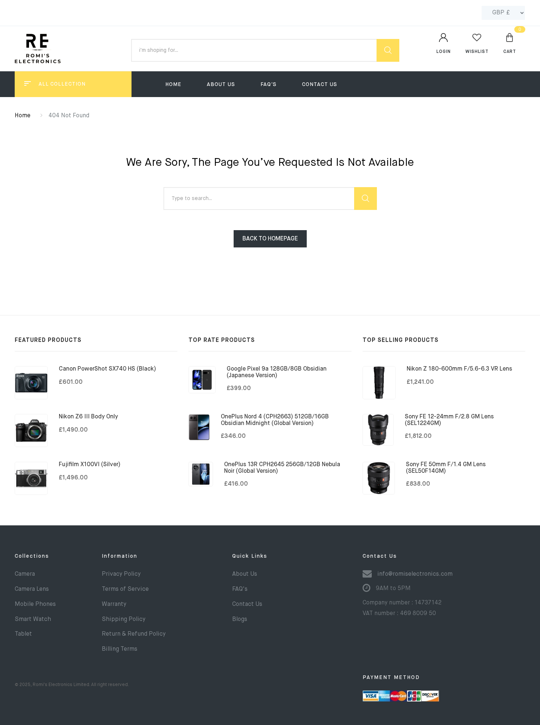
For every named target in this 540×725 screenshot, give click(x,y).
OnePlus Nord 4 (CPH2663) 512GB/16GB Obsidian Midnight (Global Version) (275, 420)
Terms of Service (125, 589)
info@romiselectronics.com (415, 574)
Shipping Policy (123, 619)
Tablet (23, 634)
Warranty (114, 604)
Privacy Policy (121, 574)
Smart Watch (33, 619)
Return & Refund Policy (134, 634)
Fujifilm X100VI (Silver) (89, 465)
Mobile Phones (35, 604)
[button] (509, 43)
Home (173, 84)
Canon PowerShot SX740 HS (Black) (107, 369)
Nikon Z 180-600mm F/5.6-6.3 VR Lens (459, 369)
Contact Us (319, 84)
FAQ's (268, 84)
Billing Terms (119, 649)
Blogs (239, 619)
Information (119, 556)
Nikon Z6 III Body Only (88, 417)
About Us (221, 84)
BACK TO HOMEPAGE (270, 239)
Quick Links (249, 556)
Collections (32, 556)
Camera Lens (32, 589)
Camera (25, 574)
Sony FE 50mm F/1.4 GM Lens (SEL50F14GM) (446, 468)
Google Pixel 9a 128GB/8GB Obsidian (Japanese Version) (277, 372)
